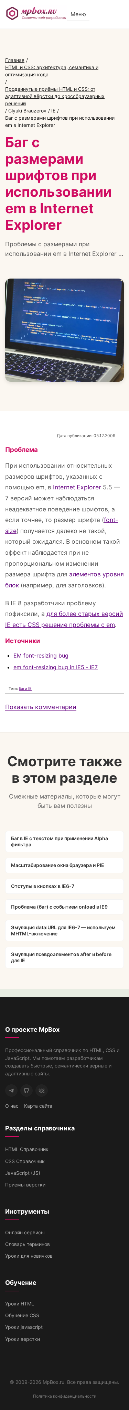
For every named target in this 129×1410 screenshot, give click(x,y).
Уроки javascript (24, 1327)
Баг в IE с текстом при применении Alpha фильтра (59, 841)
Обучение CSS (22, 1315)
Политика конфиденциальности (64, 1396)
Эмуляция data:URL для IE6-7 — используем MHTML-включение (63, 930)
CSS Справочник (25, 1161)
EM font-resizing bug (40, 655)
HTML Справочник (27, 1149)
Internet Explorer (77, 487)
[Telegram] (11, 1090)
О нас (12, 1106)
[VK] (41, 1090)
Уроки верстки (22, 1339)
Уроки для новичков (29, 1256)
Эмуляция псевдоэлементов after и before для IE (61, 957)
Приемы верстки (25, 1184)
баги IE (25, 688)
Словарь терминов (27, 1244)
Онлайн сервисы (25, 1232)
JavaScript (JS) (22, 1173)
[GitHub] (26, 1090)
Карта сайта (38, 1106)
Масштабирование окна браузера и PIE (57, 865)
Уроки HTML (19, 1303)
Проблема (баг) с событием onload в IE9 (59, 907)
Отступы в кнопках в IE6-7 (42, 886)
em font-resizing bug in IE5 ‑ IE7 (55, 667)
